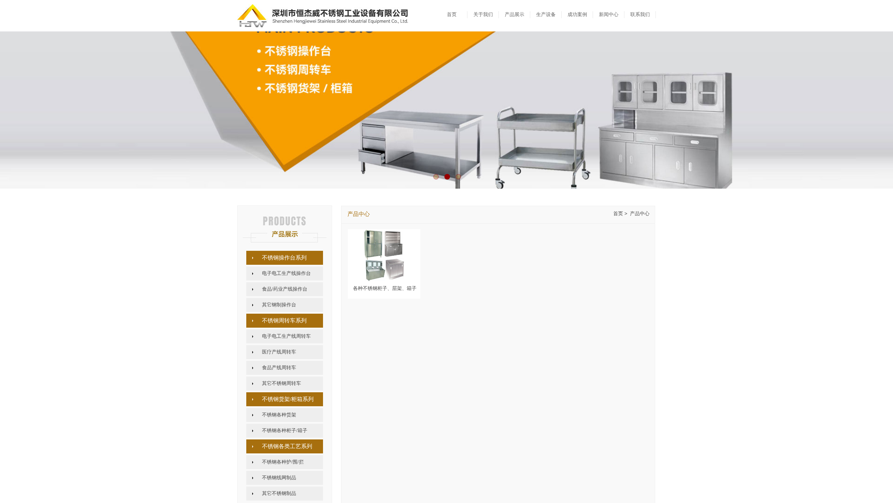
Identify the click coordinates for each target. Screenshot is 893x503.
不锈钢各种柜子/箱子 (284, 430)
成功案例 (577, 14)
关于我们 (483, 14)
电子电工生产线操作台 (286, 273)
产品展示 (514, 14)
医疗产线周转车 (279, 352)
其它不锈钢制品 (279, 493)
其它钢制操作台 (279, 304)
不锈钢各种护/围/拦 (283, 462)
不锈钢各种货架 (279, 414)
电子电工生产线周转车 (286, 336)
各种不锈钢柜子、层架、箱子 (385, 288)
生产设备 (546, 14)
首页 (452, 14)
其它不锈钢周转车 (281, 383)
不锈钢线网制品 (279, 477)
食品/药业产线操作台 (284, 289)
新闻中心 (608, 14)
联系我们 (640, 14)
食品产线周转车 (279, 367)
